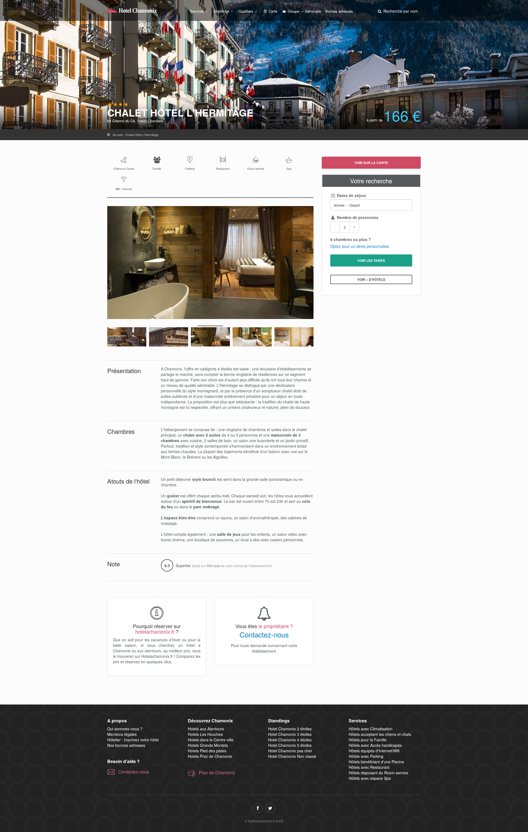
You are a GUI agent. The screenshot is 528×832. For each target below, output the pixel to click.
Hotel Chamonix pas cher (290, 750)
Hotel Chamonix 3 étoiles (290, 734)
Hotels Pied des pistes (207, 750)
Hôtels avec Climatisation (370, 728)
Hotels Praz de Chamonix (210, 756)
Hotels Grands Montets (208, 745)
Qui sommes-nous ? (124, 728)
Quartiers (246, 11)
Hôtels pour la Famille (368, 739)
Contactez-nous (264, 634)
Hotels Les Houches (205, 734)
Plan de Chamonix (217, 772)
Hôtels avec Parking (366, 756)
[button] (397, 11)
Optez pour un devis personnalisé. (360, 246)
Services (197, 11)
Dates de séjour (351, 195)
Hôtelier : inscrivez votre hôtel (133, 739)
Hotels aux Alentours (206, 728)
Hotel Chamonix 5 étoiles (290, 745)
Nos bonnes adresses (126, 745)
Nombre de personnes (357, 217)
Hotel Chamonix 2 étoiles (290, 728)
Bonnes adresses (339, 11)
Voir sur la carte (371, 162)
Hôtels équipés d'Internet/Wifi (374, 750)
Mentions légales (122, 734)
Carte (272, 11)
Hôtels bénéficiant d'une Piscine (376, 761)
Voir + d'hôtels (371, 279)
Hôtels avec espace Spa (370, 778)
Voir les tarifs (371, 260)
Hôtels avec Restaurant (369, 767)
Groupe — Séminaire (304, 11)
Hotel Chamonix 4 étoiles (290, 739)
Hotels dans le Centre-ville (210, 739)
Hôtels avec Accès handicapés (375, 745)
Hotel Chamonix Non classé (292, 756)
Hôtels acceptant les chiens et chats (380, 734)
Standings (221, 11)
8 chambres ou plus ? (350, 239)
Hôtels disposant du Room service (378, 772)
